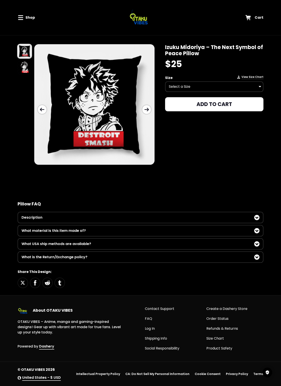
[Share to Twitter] (23, 282)
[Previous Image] (42, 109)
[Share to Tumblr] (59, 282)
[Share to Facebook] (35, 282)
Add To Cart (214, 104)
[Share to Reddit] (47, 282)
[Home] (139, 17)
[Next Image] (147, 109)
